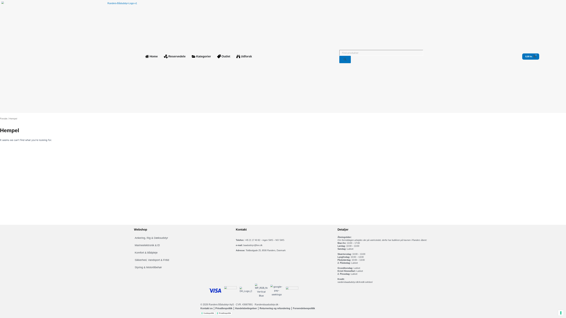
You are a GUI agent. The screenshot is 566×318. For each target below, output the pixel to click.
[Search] (345, 59)
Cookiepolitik (208, 313)
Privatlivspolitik (225, 313)
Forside (3, 118)
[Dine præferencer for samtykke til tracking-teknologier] (561, 313)
